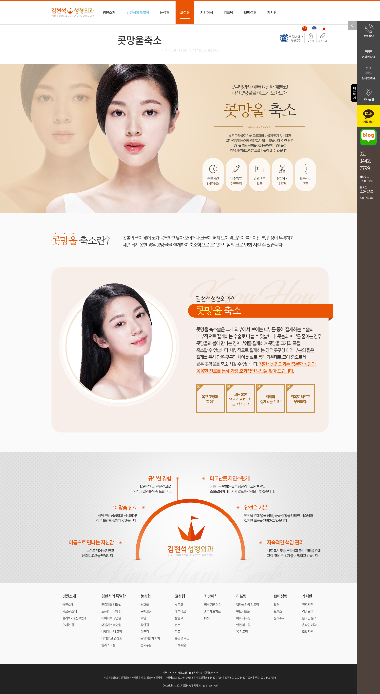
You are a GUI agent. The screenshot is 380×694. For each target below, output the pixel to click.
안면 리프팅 (243, 624)
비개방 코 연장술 (111, 638)
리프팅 (228, 12)
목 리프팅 (242, 631)
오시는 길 (68, 624)
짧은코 (179, 618)
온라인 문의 (309, 618)
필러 (276, 604)
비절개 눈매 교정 (111, 631)
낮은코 (179, 604)
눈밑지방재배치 (150, 638)
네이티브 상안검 (111, 618)
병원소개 (109, 12)
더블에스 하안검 (111, 624)
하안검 (145, 631)
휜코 (177, 624)
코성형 (185, 12)
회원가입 (322, 41)
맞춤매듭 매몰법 (111, 604)
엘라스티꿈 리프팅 (247, 604)
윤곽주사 (279, 618)
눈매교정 (146, 611)
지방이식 (206, 12)
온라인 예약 (309, 624)
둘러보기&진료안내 (74, 618)
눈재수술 (146, 644)
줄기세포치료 (212, 611)
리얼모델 (307, 611)
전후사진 (307, 604)
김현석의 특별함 (137, 12)
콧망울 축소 (182, 638)
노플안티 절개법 (111, 611)
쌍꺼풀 (145, 604)
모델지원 (307, 631)
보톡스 (278, 611)
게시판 (272, 12)
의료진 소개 (69, 611)
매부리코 (180, 611)
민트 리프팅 (243, 611)
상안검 (145, 624)
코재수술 (180, 644)
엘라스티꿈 (108, 644)
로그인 (310, 41)
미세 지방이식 (212, 604)
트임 (143, 618)
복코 (177, 631)
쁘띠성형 (250, 12)
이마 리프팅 (243, 618)
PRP (206, 618)
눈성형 (164, 12)
